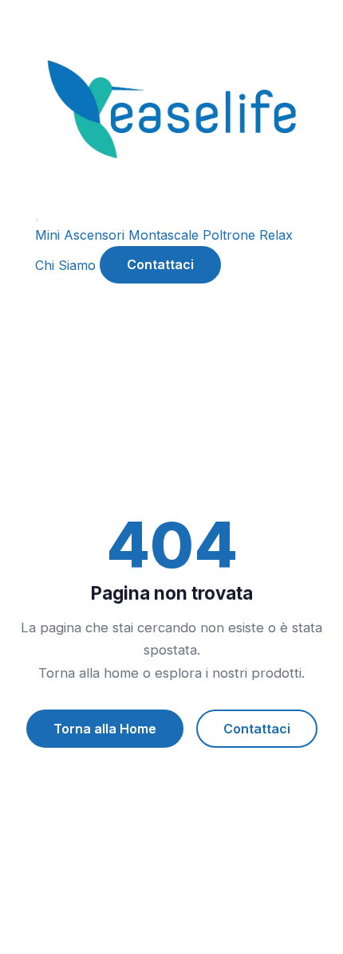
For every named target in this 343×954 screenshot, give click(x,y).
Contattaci (160, 264)
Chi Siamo (65, 264)
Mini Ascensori (79, 235)
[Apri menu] (36, 219)
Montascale (163, 235)
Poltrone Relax (248, 235)
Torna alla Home (104, 729)
